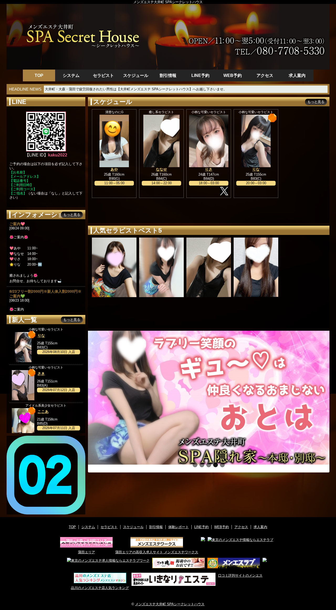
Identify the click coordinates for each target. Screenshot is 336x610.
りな (256, 169)
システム (71, 75)
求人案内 (297, 75)
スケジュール (135, 75)
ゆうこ (255, 268)
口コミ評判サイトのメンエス (240, 575)
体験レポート (178, 527)
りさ (208, 169)
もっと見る (315, 102)
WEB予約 (232, 75)
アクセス (264, 75)
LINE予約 (200, 75)
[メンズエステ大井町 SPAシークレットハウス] (168, 37)
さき (41, 373)
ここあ (43, 411)
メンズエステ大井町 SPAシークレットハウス (169, 604)
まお (114, 266)
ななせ (161, 169)
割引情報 (168, 75)
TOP (39, 75)
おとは (161, 268)
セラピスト (103, 75)
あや (114, 169)
